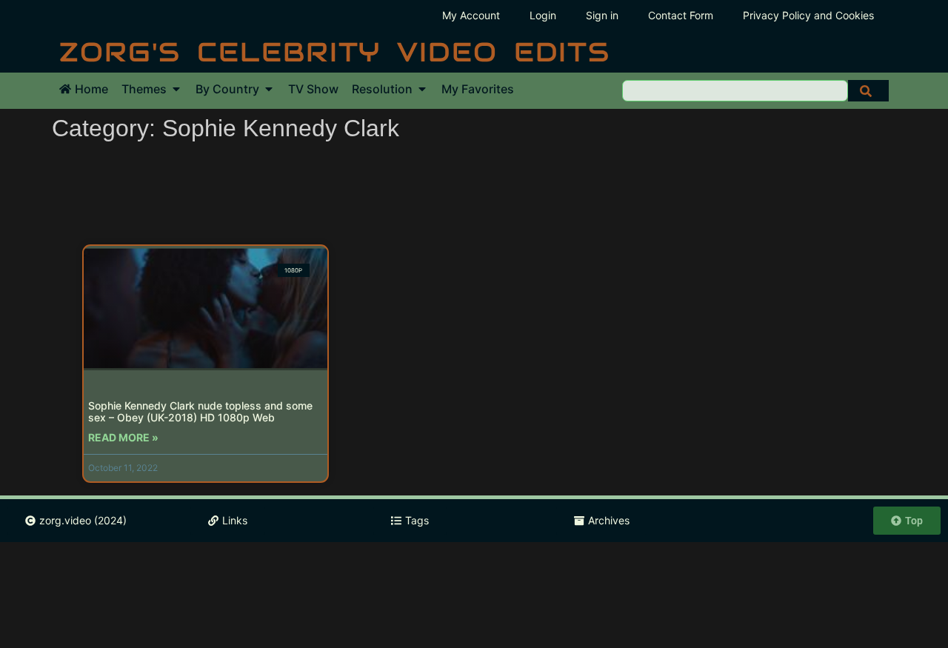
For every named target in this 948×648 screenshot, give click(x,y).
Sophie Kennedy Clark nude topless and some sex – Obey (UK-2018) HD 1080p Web (200, 411)
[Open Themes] (176, 89)
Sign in (602, 15)
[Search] (868, 90)
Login (543, 15)
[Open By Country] (269, 89)
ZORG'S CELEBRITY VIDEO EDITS (334, 52)
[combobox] (735, 90)
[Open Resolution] (422, 89)
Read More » (123, 437)
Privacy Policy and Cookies (808, 15)
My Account (471, 15)
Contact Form (680, 15)
